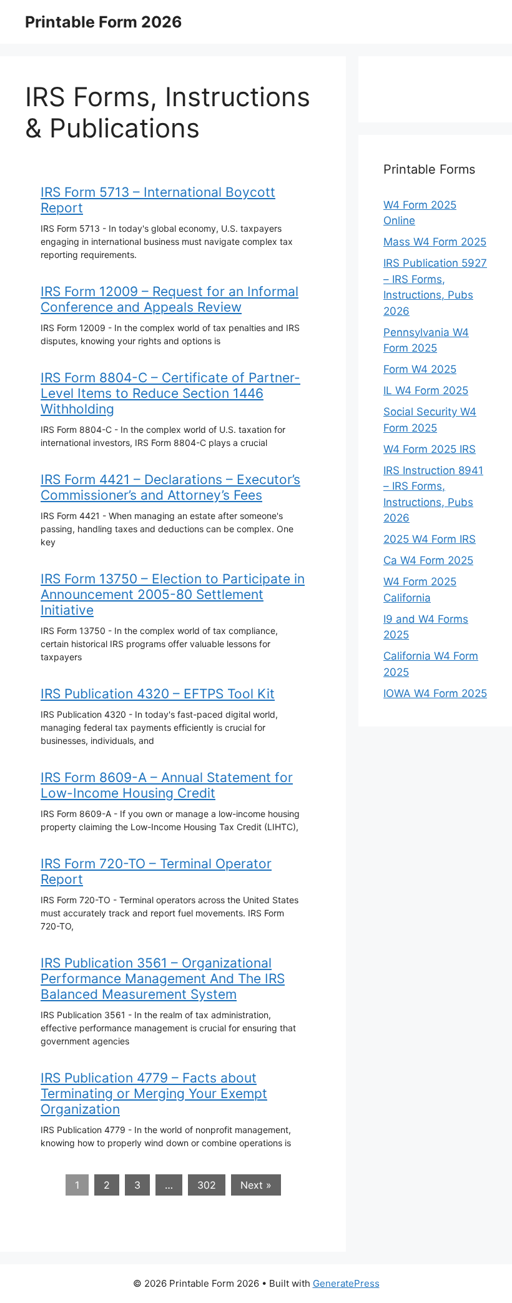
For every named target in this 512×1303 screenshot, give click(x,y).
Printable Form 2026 (103, 21)
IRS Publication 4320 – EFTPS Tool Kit (158, 693)
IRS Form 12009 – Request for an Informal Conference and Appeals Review (169, 299)
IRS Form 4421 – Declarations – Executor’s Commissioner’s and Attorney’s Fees (170, 487)
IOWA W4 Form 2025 (435, 693)
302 (206, 1185)
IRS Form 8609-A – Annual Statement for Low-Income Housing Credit (167, 785)
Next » (256, 1185)
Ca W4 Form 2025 (428, 560)
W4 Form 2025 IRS (429, 449)
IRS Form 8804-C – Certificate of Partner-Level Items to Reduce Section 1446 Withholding (170, 393)
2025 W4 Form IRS (429, 539)
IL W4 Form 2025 (425, 390)
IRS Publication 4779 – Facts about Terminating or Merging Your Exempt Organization (154, 1093)
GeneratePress (346, 1283)
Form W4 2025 (419, 369)
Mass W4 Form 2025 (434, 241)
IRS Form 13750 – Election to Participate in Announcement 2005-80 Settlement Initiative (173, 594)
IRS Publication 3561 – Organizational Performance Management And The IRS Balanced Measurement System (163, 978)
